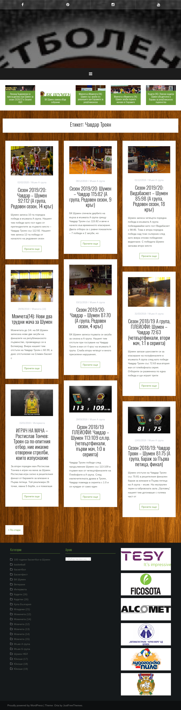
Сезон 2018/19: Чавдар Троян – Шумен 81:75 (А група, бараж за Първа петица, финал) (149, 456)
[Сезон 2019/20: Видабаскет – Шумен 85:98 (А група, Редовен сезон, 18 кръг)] (149, 159)
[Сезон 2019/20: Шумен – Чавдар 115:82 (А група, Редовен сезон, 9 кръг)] (90, 159)
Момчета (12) (22, 624)
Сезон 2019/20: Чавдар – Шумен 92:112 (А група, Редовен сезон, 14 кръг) (32, 198)
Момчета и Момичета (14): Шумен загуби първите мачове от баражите (126, 99)
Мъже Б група (22, 649)
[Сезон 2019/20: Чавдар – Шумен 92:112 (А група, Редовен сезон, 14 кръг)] (32, 160)
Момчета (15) (22, 639)
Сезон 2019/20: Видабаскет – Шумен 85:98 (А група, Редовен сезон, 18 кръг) (149, 198)
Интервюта (39, 423)
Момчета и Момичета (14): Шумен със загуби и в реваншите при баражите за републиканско (90, 98)
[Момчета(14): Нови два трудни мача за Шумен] (32, 285)
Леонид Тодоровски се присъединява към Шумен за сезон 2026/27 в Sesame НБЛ (20, 98)
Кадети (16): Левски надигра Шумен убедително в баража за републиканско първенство (161, 98)
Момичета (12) (22, 614)
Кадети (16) (20, 594)
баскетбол (20, 569)
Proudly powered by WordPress (25, 705)
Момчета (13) (22, 629)
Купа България (22, 604)
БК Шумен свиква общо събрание (55, 100)
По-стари (15, 530)
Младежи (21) (22, 609)
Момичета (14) (22, 619)
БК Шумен (20, 579)
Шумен (90, 36)
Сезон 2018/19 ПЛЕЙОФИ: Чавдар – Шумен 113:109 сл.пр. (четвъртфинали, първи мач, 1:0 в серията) (90, 440)
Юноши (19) (21, 668)
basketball (19, 564)
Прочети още (32, 248)
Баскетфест (21, 574)
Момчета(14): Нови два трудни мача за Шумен (31, 318)
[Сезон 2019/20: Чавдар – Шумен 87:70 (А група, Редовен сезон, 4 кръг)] (90, 279)
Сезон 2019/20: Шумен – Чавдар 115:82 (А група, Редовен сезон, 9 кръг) (90, 196)
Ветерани (19, 584)
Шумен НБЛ (21, 654)
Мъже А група (38, 182)
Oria (56, 705)
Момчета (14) (39, 309)
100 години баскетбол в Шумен (32, 559)
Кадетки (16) (21, 599)
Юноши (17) (21, 658)
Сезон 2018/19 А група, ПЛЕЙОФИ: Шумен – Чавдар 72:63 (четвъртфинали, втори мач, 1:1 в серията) (149, 331)
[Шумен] (90, 25)
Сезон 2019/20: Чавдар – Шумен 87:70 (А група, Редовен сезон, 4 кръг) (90, 317)
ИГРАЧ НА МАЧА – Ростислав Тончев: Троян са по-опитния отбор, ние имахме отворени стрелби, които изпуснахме (31, 444)
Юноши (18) (21, 663)
